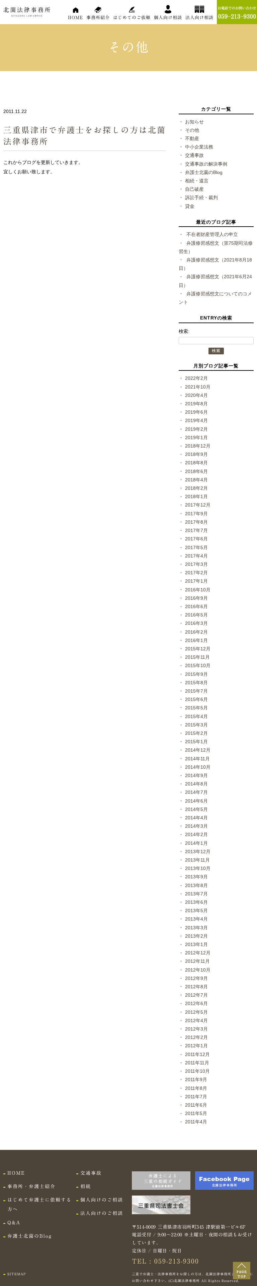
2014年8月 (196, 783)
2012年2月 (196, 1037)
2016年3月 (196, 623)
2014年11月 (197, 758)
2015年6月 (196, 699)
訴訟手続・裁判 (201, 197)
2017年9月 (196, 513)
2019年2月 (196, 429)
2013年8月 (196, 885)
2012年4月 (196, 1020)
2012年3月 (196, 1029)
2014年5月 (196, 809)
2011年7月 (196, 1096)
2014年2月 (196, 834)
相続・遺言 (196, 180)
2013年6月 (196, 902)
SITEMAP (16, 1274)
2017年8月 (196, 522)
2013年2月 (196, 936)
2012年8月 (196, 986)
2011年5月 (196, 1113)
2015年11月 (197, 657)
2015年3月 (196, 724)
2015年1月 (196, 741)
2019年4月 (196, 420)
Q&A (13, 1222)
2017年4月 (196, 556)
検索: (184, 331)
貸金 (189, 206)
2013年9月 (196, 876)
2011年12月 (197, 1054)
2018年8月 (196, 462)
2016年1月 (196, 640)
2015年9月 (196, 674)
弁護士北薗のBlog (204, 172)
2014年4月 (196, 817)
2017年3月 (196, 564)
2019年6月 (196, 412)
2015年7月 (196, 691)
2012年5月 (196, 1012)
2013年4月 (196, 919)
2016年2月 (196, 632)
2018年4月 (196, 479)
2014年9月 (196, 775)
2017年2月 (196, 572)
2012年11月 (197, 961)
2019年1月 (196, 437)
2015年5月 (196, 707)
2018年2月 (196, 488)
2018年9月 (196, 454)
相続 (85, 1186)
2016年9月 (196, 598)
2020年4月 (196, 395)
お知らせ (194, 121)
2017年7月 (196, 530)
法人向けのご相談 (101, 1213)
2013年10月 (197, 868)
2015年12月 (197, 648)
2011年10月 (197, 1071)
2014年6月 (196, 801)
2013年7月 (196, 893)
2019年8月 (196, 403)
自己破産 (194, 189)
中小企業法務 (199, 147)
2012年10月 (197, 970)
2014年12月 (197, 750)
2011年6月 (196, 1105)
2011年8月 (196, 1088)
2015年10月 (197, 665)
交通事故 (194, 155)
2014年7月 (196, 792)
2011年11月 (197, 1062)
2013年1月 (196, 944)
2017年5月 (196, 547)
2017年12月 (197, 505)
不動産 (192, 138)
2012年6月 (196, 1003)
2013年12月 (197, 851)
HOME (75, 17)
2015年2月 (196, 733)
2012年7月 (196, 995)
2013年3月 (196, 927)
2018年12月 (197, 446)
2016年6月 (196, 606)
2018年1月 (196, 496)
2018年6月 (196, 471)
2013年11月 (197, 860)
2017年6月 (196, 538)
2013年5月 (196, 910)
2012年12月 (197, 952)
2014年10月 (197, 767)
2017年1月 (196, 581)
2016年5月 (196, 615)
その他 (192, 130)
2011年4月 (196, 1121)
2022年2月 (196, 378)
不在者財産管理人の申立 (212, 234)
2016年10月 (197, 589)
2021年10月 (197, 387)
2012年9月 (196, 978)
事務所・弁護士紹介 (31, 1186)
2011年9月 (196, 1079)
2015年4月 (196, 716)
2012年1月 (196, 1045)
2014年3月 (196, 826)
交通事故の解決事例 (206, 164)
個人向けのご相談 (101, 1199)
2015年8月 (196, 682)
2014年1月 (196, 843)
